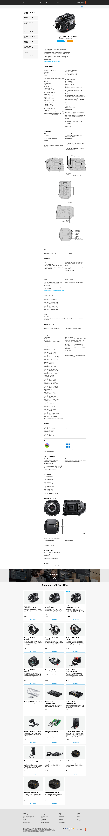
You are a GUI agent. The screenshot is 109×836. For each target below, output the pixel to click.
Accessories (45, 6)
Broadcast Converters (44, 816)
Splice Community (62, 822)
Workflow (36, 6)
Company (48, 2)
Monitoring (43, 817)
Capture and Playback (26, 822)
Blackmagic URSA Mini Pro (28, 6)
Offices (78, 814)
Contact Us (61, 817)
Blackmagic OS (51, 6)
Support (36, 2)
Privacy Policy (79, 820)
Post (64, 6)
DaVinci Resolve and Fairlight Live (28, 816)
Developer (42, 2)
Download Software (56, 61)
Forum (63, 2)
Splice (58, 2)
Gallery (67, 6)
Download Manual (47, 61)
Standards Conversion (44, 814)
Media (53, 2)
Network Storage (43, 819)
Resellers (31, 2)
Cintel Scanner (25, 823)
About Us (78, 816)
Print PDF (70, 41)
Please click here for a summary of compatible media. (54, 290)
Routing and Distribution (45, 822)
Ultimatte (24, 819)
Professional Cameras (26, 814)
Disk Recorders (25, 820)
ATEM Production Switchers (27, 817)
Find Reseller (60, 41)
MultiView (42, 820)
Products (25, 2)
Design (40, 6)
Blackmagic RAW (58, 6)
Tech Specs (72, 6)
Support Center (61, 816)
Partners (78, 817)
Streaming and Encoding (45, 823)
